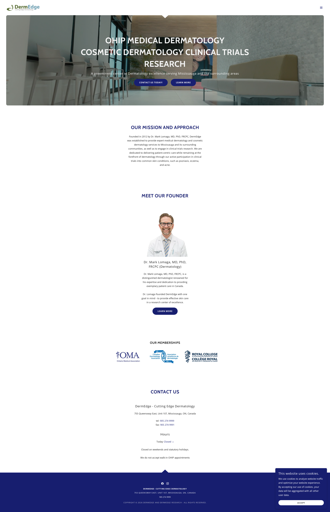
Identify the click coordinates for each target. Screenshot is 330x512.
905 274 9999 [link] (167, 420)
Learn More (183, 82)
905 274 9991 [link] (167, 424)
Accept (301, 503)
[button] (321, 7)
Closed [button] (167, 441)
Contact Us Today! (151, 82)
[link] (23, 7)
